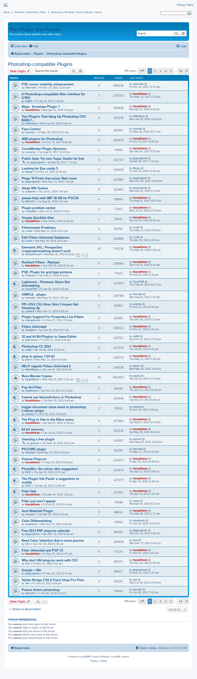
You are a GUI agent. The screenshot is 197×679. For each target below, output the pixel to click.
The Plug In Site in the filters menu (48, 419)
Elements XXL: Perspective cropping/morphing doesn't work (46, 249)
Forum (79, 12)
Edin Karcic (31, 339)
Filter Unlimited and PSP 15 (42, 550)
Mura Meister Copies (37, 376)
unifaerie (30, 191)
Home (7, 12)
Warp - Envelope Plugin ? (41, 106)
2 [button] (155, 71)
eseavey (30, 152)
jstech (28, 359)
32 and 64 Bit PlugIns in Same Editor (49, 336)
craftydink (31, 211)
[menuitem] (33, 46)
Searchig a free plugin (38, 439)
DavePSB (31, 288)
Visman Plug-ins (34, 459)
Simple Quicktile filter (38, 218)
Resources (57, 12)
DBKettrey (31, 123)
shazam (30, 514)
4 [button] (165, 71)
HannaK (30, 132)
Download (31, 12)
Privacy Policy (185, 4)
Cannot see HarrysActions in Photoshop (51, 397)
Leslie (28, 230)
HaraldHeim (140, 93)
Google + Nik (31, 570)
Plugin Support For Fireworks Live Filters (53, 317)
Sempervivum (33, 254)
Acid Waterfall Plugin (37, 511)
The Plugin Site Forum (34, 29)
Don (27, 543)
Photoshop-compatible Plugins (40, 64)
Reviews (69, 12)
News (88, 12)
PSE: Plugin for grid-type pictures (47, 272)
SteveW (29, 593)
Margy (29, 171)
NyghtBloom (32, 379)
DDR (28, 472)
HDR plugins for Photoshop (42, 139)
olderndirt (30, 87)
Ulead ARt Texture (35, 188)
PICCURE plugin (34, 449)
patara (136, 365)
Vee (27, 583)
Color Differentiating (37, 521)
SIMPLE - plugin (34, 294)
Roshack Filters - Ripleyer (41, 262)
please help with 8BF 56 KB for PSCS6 (50, 198)
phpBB (86, 656)
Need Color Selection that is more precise (53, 540)
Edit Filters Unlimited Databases (45, 237)
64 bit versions (32, 429)
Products (19, 12)
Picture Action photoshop (41, 590)
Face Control (31, 129)
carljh (28, 349)
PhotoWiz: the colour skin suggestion (50, 469)
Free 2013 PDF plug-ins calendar (46, 531)
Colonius (30, 275)
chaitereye (31, 390)
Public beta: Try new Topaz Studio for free (53, 158)
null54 (28, 101)
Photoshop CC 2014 (36, 346)
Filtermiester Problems (39, 227)
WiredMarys (32, 369)
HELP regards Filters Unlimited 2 (46, 366)
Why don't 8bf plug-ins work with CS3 (50, 560)
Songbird (30, 330)
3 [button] (160, 71)
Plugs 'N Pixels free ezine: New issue (49, 178)
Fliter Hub (29, 491)
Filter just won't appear (39, 501)
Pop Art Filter (32, 387)
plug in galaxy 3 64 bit (38, 356)
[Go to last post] (146, 83)
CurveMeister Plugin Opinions (44, 149)
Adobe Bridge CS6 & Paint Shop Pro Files (53, 580)
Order (43, 12)
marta (136, 500)
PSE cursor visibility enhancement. (48, 84)
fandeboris (31, 524)
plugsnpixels (37, 162)
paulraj (29, 413)
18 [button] (180, 71)
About (98, 12)
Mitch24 (29, 201)
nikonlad (30, 452)
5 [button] (171, 71)
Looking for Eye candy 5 (40, 168)
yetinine (29, 311)
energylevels (32, 320)
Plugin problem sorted (38, 208)
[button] (142, 71)
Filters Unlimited (34, 327)
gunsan (34, 443)
